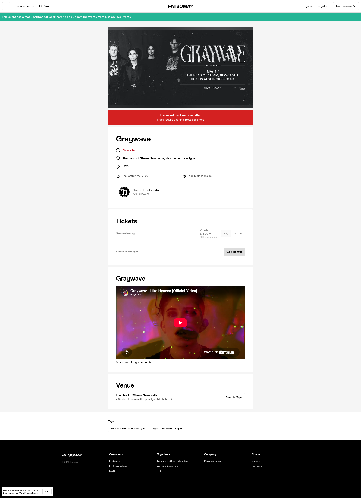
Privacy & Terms (212, 461)
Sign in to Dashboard (167, 466)
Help (159, 470)
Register (322, 6)
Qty (226, 233)
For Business (344, 6)
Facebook (257, 466)
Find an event (116, 461)
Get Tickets (234, 251)
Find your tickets (118, 466)
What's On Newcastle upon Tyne (128, 428)
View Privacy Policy (28, 493)
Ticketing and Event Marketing (172, 461)
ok (47, 491)
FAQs (112, 470)
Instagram (257, 461)
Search (48, 6)
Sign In (308, 6)
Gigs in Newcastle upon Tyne (167, 428)
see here (199, 119)
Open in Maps (233, 397)
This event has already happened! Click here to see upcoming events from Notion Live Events (66, 17)
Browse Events (25, 6)
